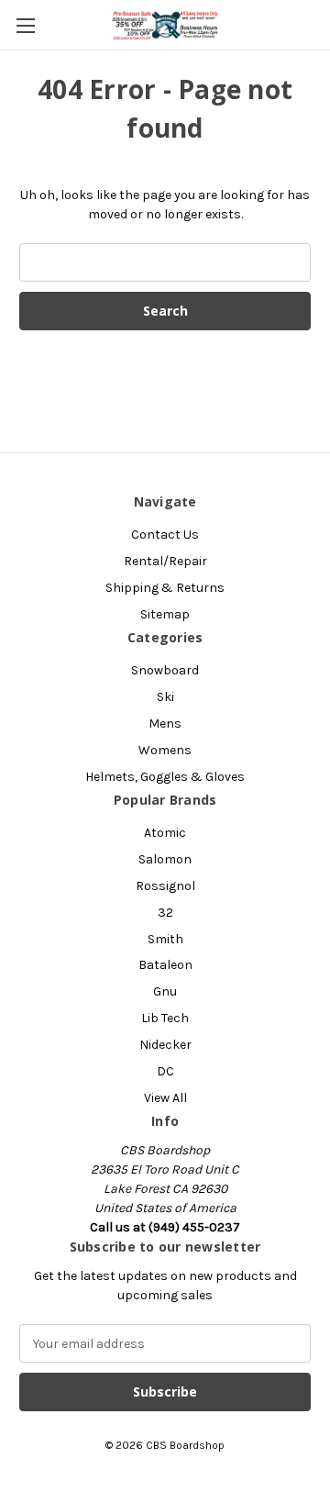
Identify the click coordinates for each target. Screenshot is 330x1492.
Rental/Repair (165, 561)
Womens (165, 750)
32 (165, 912)
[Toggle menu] (25, 25)
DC (165, 1071)
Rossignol (165, 886)
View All (165, 1098)
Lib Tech (165, 1018)
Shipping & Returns (165, 588)
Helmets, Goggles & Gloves (165, 777)
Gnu (165, 991)
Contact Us (165, 534)
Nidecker (165, 1044)
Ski (165, 697)
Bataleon (165, 965)
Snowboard (165, 670)
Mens (165, 723)
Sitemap (165, 614)
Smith (165, 939)
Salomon (165, 859)
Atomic (165, 833)
